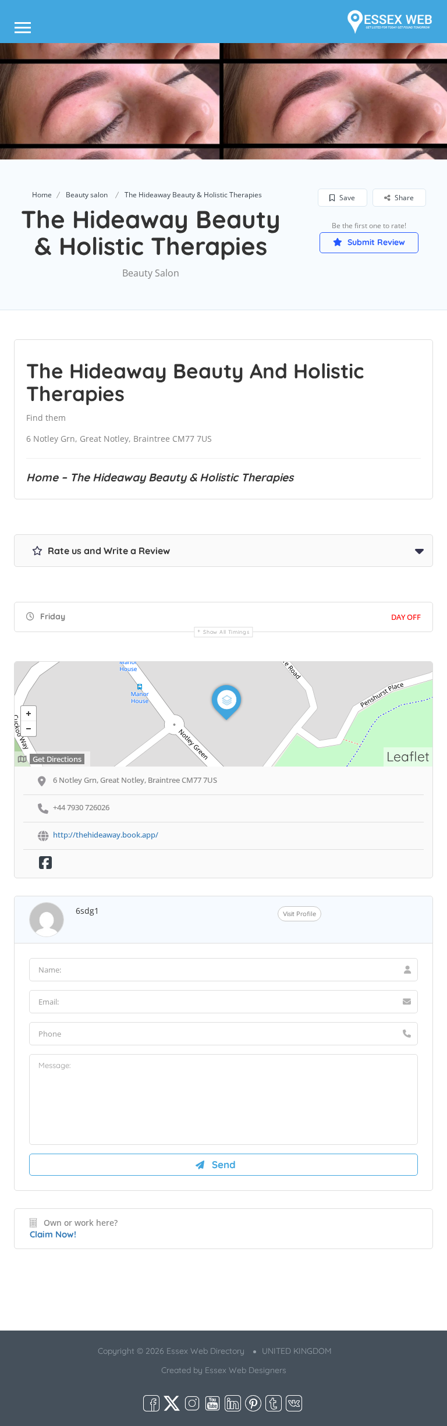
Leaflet (408, 756)
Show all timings (226, 632)
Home (42, 195)
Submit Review (375, 242)
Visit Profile (299, 914)
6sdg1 (87, 910)
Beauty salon (87, 195)
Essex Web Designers (245, 1370)
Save (346, 198)
